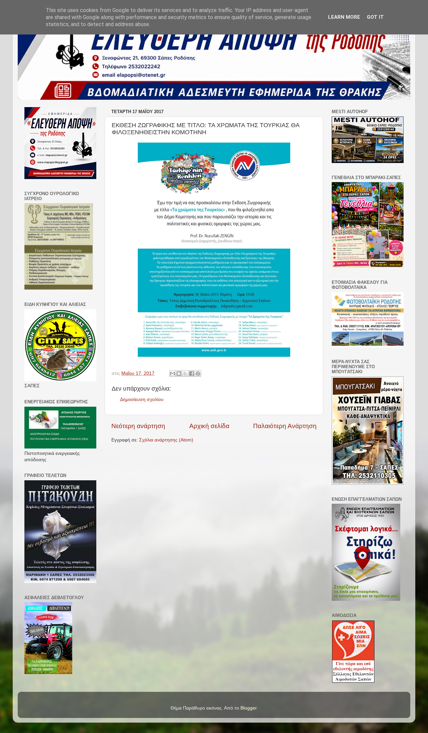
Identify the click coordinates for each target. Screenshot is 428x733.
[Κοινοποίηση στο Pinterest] (198, 373)
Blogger (248, 708)
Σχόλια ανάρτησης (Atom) (166, 439)
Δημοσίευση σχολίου (142, 399)
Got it (375, 17)
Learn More (344, 17)
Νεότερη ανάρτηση (138, 425)
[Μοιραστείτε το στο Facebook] (191, 373)
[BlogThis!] (179, 373)
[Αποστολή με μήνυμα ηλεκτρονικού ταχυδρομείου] (172, 373)
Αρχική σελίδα (209, 425)
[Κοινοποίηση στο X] (185, 373)
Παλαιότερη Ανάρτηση (285, 425)
